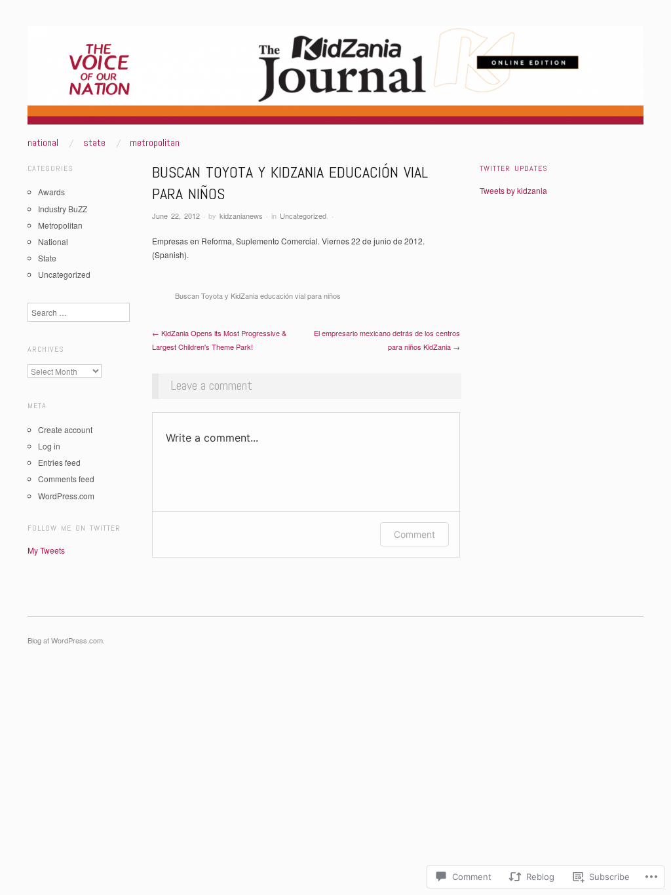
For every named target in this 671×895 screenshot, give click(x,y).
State (94, 143)
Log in (49, 445)
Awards (51, 191)
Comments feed (66, 478)
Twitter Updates (514, 168)
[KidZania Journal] (335, 80)
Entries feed (59, 462)
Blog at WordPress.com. (66, 640)
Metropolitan (155, 143)
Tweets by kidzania (513, 190)
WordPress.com (66, 495)
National (43, 143)
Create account (65, 429)
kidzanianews (241, 215)
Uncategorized (303, 215)
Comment (414, 534)
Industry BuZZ (62, 208)
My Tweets (46, 550)
